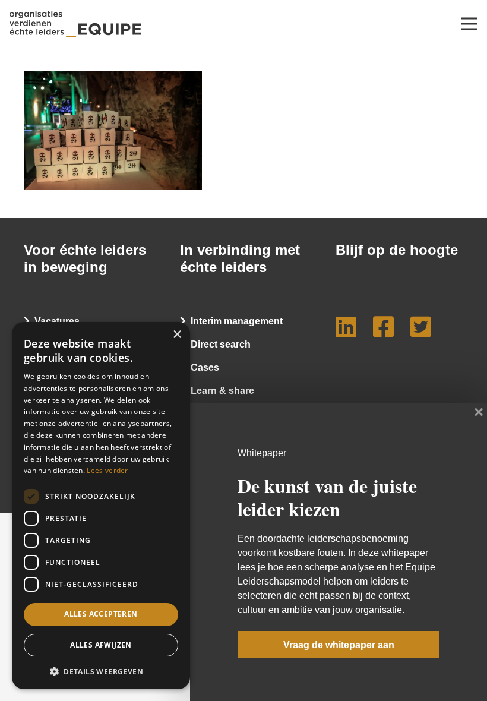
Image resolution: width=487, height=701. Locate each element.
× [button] (176, 334)
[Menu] (469, 24)
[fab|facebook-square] (388, 327)
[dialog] (101, 505)
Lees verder (107, 470)
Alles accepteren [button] (100, 614)
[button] (101, 670)
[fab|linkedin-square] (351, 327)
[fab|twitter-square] (425, 327)
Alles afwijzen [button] (101, 645)
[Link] (75, 24)
